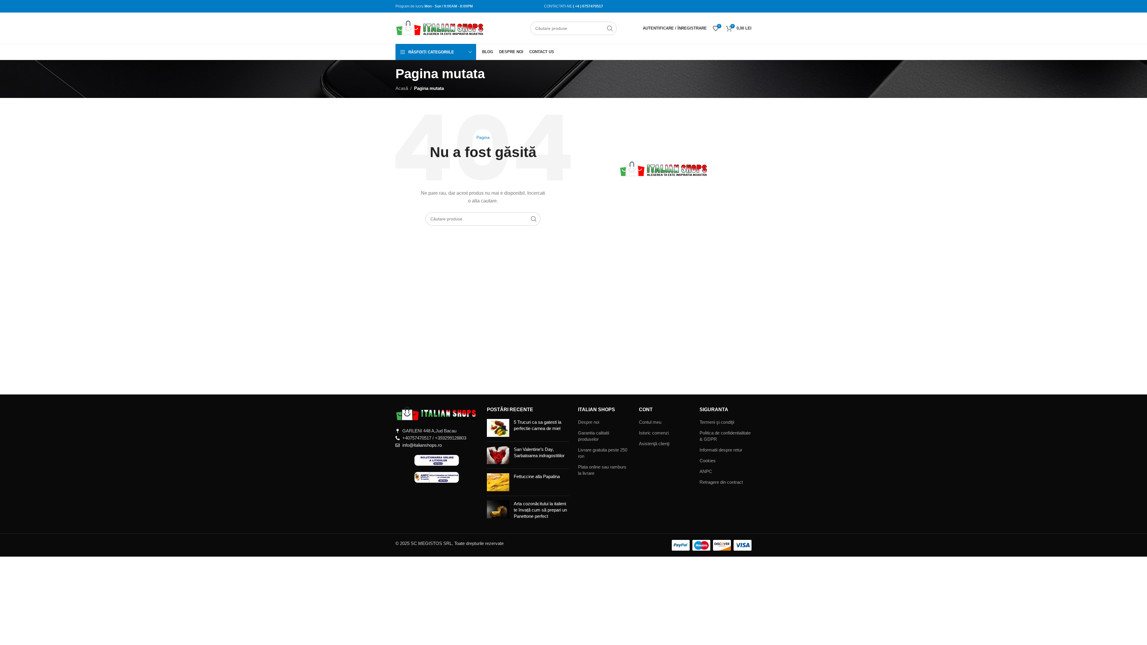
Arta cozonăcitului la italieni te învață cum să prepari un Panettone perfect (540, 510)
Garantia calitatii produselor (593, 436)
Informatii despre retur (721, 449)
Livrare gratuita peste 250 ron (602, 453)
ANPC (706, 471)
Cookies (708, 460)
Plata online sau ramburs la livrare (602, 470)
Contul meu (650, 422)
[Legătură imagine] (436, 413)
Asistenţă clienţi (654, 443)
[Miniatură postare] (498, 428)
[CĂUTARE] (610, 28)
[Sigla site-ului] (440, 27)
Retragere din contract (721, 482)
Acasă (401, 88)
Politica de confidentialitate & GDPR (725, 436)
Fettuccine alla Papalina (537, 476)
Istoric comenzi (654, 432)
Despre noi (588, 422)
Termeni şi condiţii (717, 422)
